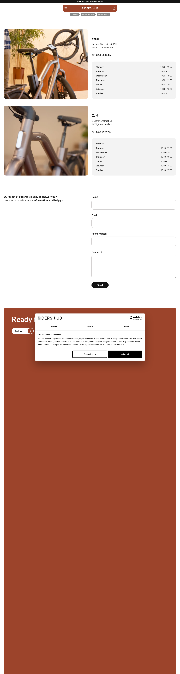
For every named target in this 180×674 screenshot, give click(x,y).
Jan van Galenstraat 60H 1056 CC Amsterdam (104, 46)
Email (94, 215)
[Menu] (66, 8)
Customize (88, 354)
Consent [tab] (53, 327)
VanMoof (75, 14)
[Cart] (114, 8)
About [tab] (126, 326)
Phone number (99, 233)
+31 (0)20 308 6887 (101, 54)
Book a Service (103, 14)
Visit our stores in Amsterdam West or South (90, 2)
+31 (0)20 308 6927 (101, 131)
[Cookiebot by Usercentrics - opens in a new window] (131, 318)
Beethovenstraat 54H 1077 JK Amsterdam (103, 122)
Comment (96, 252)
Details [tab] (90, 326)
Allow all (125, 354)
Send (100, 285)
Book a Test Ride (88, 14)
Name (94, 196)
